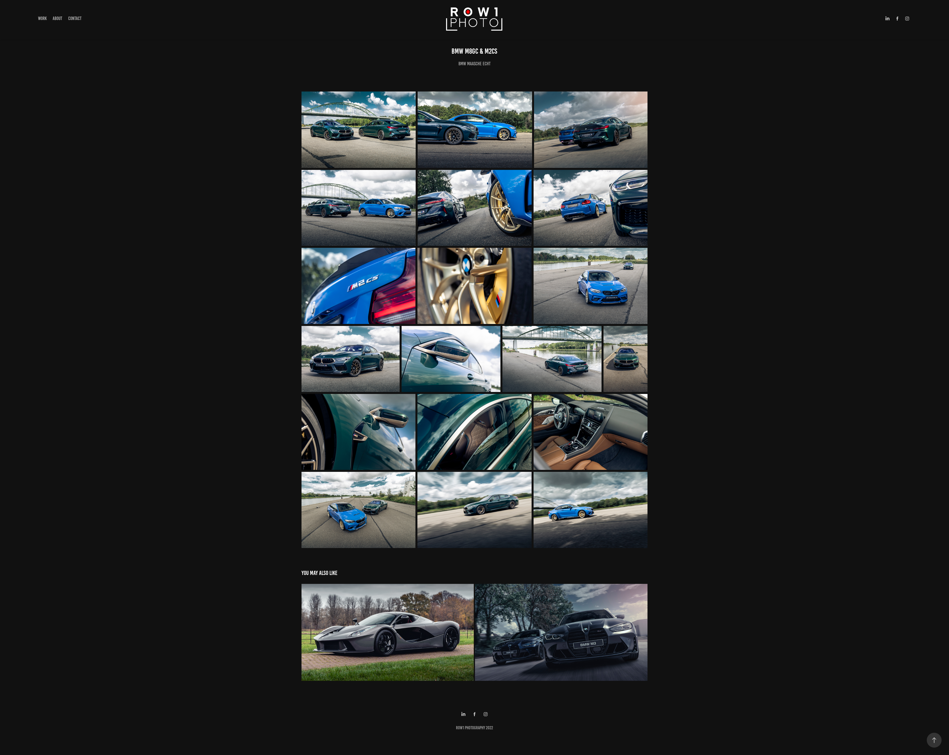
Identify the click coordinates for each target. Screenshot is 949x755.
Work (42, 18)
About (57, 18)
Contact (75, 18)
